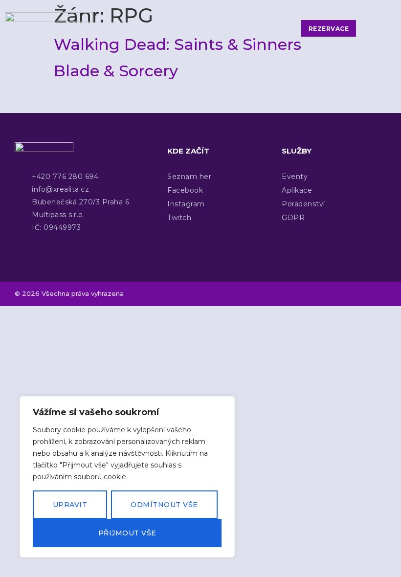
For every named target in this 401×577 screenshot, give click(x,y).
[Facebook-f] (338, 294)
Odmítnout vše (164, 504)
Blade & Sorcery (116, 70)
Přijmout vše (127, 533)
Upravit (70, 504)
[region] (127, 476)
